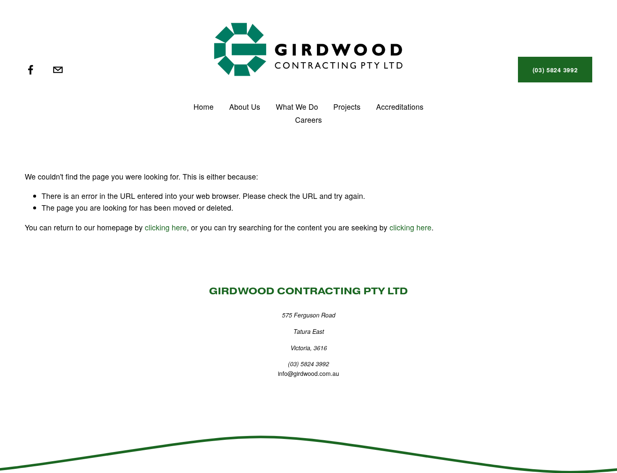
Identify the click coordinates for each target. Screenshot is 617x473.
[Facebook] (31, 70)
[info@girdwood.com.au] (58, 70)
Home (203, 106)
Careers (308, 119)
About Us (244, 106)
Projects (347, 106)
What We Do (297, 106)
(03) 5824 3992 (555, 70)
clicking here (166, 227)
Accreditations (400, 106)
